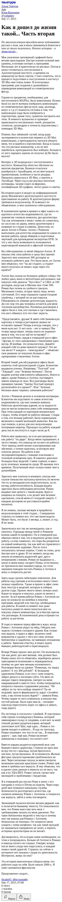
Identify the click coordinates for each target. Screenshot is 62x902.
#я (26, 879)
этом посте (8, 51)
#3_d (11, 879)
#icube (5, 879)
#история (19, 879)
